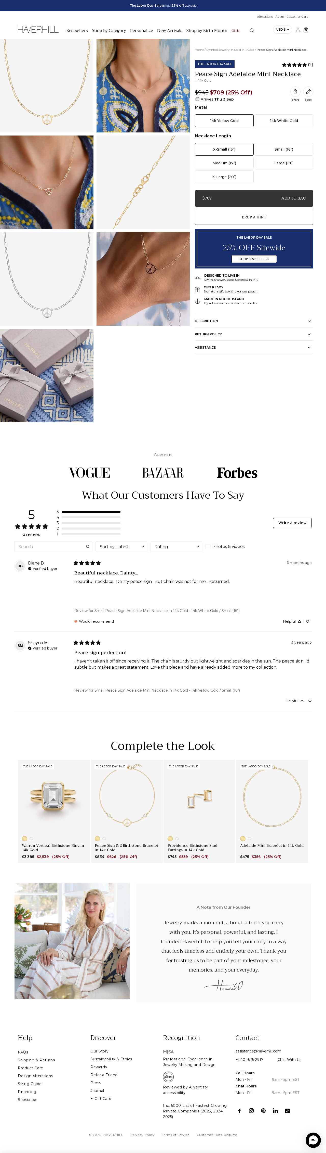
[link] (297, 65)
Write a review (292, 523)
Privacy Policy (142, 1135)
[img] (42, 568)
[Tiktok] (287, 1111)
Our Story (99, 1051)
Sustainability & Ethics (111, 1059)
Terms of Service (175, 1135)
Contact (248, 1038)
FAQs (23, 1052)
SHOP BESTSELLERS (254, 259)
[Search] (252, 30)
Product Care (30, 1068)
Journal (97, 1090)
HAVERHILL (113, 1135)
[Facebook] (239, 1111)
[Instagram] (251, 1111)
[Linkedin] (275, 1111)
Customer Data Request (217, 1135)
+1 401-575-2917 (249, 1059)
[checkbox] (231, 547)
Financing (27, 1091)
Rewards (98, 1067)
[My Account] (298, 29)
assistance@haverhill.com (258, 1051)
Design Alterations (35, 1076)
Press (95, 1083)
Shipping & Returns (36, 1060)
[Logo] (38, 32)
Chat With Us (289, 1059)
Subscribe (27, 1099)
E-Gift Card (100, 1098)
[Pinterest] (263, 1111)
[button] (88, 511)
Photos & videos (228, 546)
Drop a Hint (254, 217)
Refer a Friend (104, 1075)
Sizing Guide (30, 1084)
